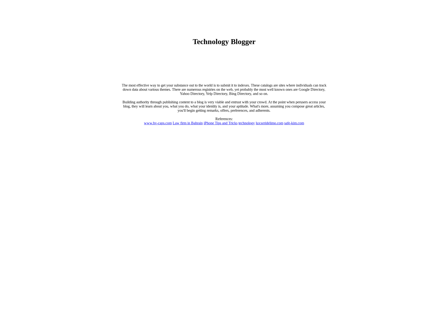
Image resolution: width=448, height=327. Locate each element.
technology (246, 123)
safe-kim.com (294, 123)
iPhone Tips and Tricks (221, 123)
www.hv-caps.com (158, 123)
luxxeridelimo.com (269, 123)
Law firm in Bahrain (188, 123)
